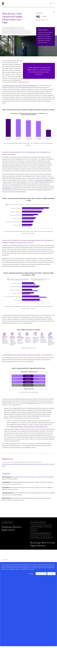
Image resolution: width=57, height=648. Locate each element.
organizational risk (32, 403)
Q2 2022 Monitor (6, 188)
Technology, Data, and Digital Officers (40, 533)
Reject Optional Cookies (41, 573)
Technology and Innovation (37, 522)
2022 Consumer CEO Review (42, 180)
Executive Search (29, 32)
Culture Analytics (35, 537)
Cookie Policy (26, 567)
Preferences (31, 573)
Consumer (33, 529)
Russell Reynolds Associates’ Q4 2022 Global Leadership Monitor (21, 85)
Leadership (47, 526)
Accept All (51, 573)
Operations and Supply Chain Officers (12, 32)
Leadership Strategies (8, 28)
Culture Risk (20, 28)
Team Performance (7, 522)
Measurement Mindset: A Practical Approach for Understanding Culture (29, 426)
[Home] (5, 3)
